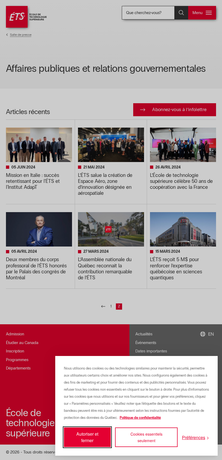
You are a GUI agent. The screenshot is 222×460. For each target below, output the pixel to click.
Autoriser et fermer (87, 437)
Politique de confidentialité (140, 418)
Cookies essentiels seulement (146, 437)
